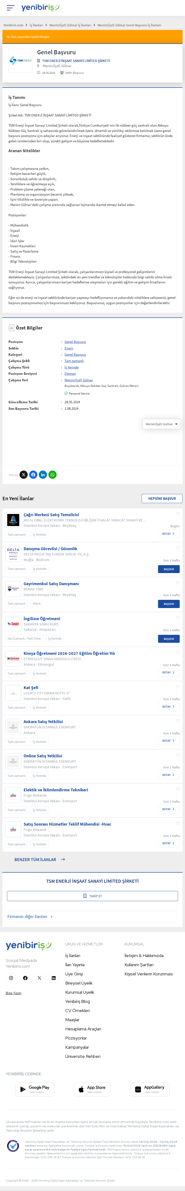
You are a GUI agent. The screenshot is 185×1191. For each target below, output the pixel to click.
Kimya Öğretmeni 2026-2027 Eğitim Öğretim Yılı (69, 653)
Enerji (69, 348)
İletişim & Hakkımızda (144, 955)
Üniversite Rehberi (82, 1056)
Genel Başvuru (75, 341)
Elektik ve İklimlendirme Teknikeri (56, 790)
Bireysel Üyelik (78, 983)
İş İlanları (72, 955)
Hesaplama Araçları (83, 1029)
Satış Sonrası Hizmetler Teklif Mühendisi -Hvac (67, 824)
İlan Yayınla (75, 964)
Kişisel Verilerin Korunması (149, 974)
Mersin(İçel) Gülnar (57, 65)
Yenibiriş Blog (77, 1001)
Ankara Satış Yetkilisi (43, 721)
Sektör (13, 348)
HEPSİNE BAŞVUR (162, 498)
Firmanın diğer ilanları (27, 916)
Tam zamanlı (74, 360)
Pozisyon (15, 341)
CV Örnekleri (77, 1010)
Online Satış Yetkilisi (43, 756)
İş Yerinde (72, 367)
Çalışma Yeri (18, 380)
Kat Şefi (31, 687)
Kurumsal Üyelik (79, 992)
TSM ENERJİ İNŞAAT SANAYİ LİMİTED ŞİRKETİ (76, 60)
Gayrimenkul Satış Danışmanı (51, 583)
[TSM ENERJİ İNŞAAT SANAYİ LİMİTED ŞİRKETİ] (20, 61)
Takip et (95, 896)
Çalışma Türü (18, 367)
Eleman (70, 373)
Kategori (15, 354)
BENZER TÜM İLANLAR (35, 859)
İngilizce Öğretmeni (42, 618)
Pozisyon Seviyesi (22, 373)
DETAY (166, 533)
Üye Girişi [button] (74, 974)
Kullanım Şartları (139, 964)
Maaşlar (72, 1019)
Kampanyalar (77, 1047)
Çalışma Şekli (19, 360)
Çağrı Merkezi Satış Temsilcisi (51, 514)
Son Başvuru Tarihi (23, 408)
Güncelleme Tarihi (23, 402)
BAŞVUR (169, 569)
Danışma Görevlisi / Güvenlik (50, 548)
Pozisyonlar (76, 1038)
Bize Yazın (13, 993)
